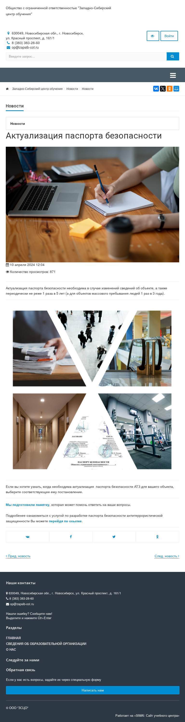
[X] (163, 89)
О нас (11, 649)
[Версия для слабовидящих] (153, 36)
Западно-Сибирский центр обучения (37, 88)
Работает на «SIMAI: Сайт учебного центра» (147, 715)
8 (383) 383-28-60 (26, 42)
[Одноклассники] (169, 89)
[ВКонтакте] (156, 89)
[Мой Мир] (176, 89)
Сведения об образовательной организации (46, 644)
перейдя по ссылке (65, 520)
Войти (169, 35)
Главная (13, 638)
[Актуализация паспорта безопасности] (92, 204)
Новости (72, 88)
